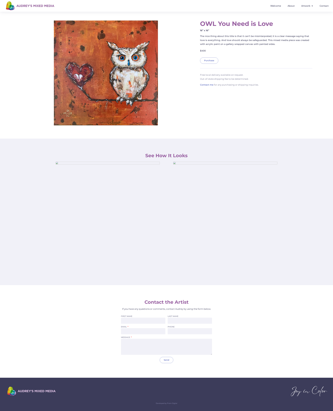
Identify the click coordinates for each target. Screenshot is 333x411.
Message (126, 337)
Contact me (206, 84)
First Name (126, 316)
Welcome (275, 6)
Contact (324, 6)
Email (124, 327)
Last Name (173, 316)
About (291, 6)
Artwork (305, 6)
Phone (171, 327)
